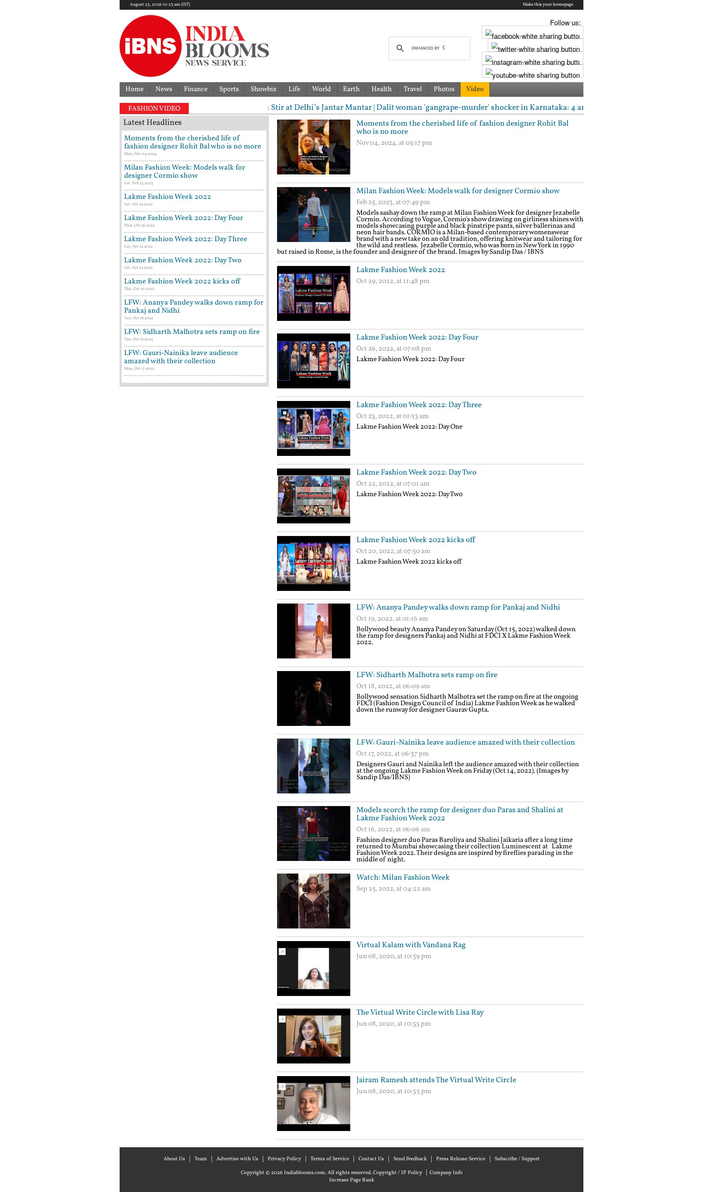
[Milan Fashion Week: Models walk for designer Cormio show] (313, 217)
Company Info (446, 1173)
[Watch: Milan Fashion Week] (313, 904)
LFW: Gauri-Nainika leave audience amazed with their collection (465, 742)
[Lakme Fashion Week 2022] (313, 296)
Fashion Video (154, 108)
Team (200, 1159)
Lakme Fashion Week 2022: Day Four (417, 337)
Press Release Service (460, 1159)
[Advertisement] (372, 1143)
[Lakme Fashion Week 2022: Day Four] (313, 363)
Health (381, 89)
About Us (174, 1159)
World (321, 89)
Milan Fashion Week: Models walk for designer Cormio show (458, 191)
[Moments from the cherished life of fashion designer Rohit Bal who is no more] (313, 150)
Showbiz (264, 89)
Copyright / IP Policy (397, 1173)
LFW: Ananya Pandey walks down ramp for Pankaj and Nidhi (458, 607)
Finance (195, 89)
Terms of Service (329, 1159)
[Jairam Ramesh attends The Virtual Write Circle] (313, 1106)
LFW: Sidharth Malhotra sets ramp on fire (427, 675)
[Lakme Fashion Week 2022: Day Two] (313, 499)
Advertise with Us (237, 1159)
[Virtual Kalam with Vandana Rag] (313, 971)
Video (475, 89)
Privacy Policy (284, 1159)
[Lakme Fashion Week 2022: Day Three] (313, 431)
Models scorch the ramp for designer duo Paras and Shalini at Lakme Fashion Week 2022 (459, 814)
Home (134, 89)
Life (294, 89)
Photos (444, 89)
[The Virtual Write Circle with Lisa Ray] (313, 1039)
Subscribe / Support (517, 1159)
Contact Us (371, 1159)
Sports (229, 89)
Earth (351, 89)
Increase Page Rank (351, 1180)
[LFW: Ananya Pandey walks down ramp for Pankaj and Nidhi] (313, 634)
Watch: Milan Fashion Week (403, 877)
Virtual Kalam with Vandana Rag (411, 945)
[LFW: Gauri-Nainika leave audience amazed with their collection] (313, 769)
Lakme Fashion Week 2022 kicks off (415, 540)
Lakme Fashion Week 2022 (400, 270)
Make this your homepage (548, 4)
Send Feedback (410, 1159)
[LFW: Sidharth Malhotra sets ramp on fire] (313, 701)
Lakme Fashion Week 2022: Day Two (416, 472)
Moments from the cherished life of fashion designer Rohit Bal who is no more (462, 127)
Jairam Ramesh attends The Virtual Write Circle (436, 1080)
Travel (413, 89)
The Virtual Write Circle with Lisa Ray (420, 1012)
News (163, 89)
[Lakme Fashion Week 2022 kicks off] (313, 566)
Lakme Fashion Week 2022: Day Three (419, 405)
